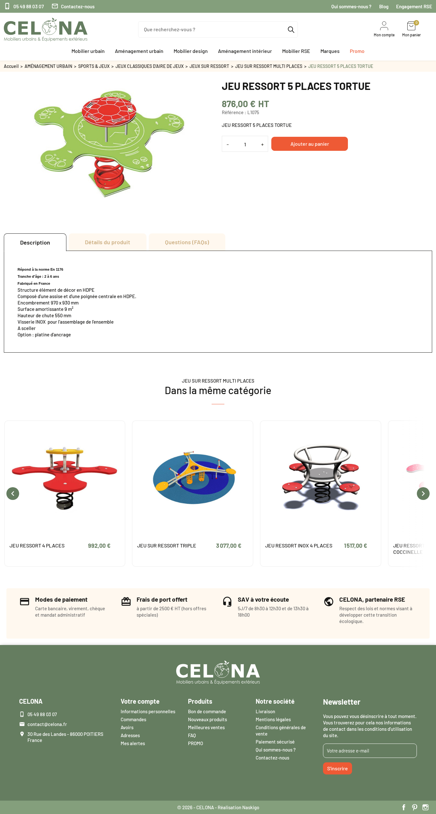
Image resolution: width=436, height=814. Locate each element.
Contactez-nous (72, 6)
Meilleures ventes (206, 727)
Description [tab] (35, 242)
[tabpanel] (218, 302)
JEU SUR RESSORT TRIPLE (166, 545)
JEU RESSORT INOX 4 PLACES (298, 545)
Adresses (130, 735)
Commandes (133, 719)
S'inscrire (337, 768)
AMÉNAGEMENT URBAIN (48, 66)
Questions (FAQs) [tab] (187, 242)
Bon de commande (207, 711)
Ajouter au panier (309, 144)
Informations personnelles (148, 711)
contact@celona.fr (47, 724)
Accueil (11, 66)
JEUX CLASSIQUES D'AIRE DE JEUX (150, 66)
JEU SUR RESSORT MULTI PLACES (268, 66)
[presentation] (12, 493)
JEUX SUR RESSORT (209, 66)
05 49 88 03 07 (24, 6)
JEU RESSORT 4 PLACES (37, 545)
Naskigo (250, 807)
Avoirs (127, 727)
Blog (383, 6)
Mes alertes (133, 743)
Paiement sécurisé (275, 741)
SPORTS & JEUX (93, 66)
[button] (88, 51)
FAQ (192, 735)
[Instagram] (425, 807)
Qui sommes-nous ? (351, 6)
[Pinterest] (414, 807)
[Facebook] (404, 807)
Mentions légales (273, 719)
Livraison (265, 711)
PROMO (195, 743)
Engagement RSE (414, 6)
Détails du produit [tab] (107, 242)
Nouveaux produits (207, 719)
